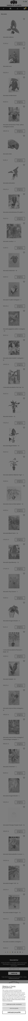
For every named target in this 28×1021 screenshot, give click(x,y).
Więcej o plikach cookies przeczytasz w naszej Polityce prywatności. (13, 1000)
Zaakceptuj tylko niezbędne (14, 1004)
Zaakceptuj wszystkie (14, 1012)
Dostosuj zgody (14, 1008)
